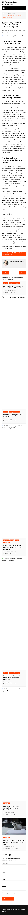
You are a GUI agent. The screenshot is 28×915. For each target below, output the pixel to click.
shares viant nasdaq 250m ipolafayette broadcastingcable (13, 253)
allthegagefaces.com (8, 30)
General (5, 283)
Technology (6, 32)
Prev (6, 272)
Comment (5, 863)
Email (3, 879)
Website (4, 886)
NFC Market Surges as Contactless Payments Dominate (11, 808)
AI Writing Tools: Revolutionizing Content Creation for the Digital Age (13, 842)
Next (22, 272)
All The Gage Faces (10, 2)
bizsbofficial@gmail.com (10, 290)
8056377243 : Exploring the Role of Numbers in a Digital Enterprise (12, 547)
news (11, 283)
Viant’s (3, 47)
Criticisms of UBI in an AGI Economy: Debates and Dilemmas (12, 677)
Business (6, 540)
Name (3, 872)
